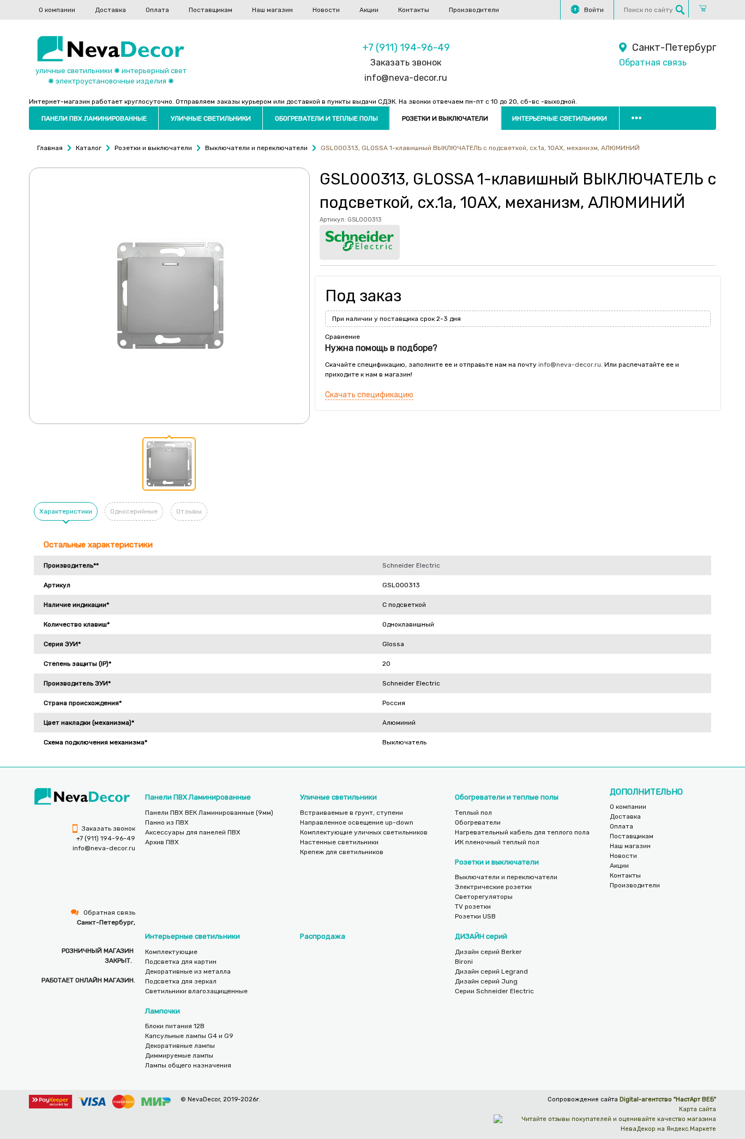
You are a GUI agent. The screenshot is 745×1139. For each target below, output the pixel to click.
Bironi (464, 961)
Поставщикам (210, 10)
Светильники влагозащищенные (196, 991)
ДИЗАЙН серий (481, 936)
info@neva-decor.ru (405, 78)
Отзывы (189, 511)
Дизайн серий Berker (488, 952)
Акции (368, 10)
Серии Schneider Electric (494, 991)
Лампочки (162, 1011)
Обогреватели (478, 822)
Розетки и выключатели (445, 118)
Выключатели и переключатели (506, 877)
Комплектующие (171, 952)
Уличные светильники (211, 118)
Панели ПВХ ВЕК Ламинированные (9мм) (209, 812)
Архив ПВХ (162, 842)
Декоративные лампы (180, 1045)
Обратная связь (653, 62)
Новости (326, 10)
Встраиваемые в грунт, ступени (351, 812)
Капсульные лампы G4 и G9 (189, 1036)
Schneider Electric (411, 565)
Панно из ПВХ (167, 822)
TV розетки (473, 906)
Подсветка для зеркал (181, 981)
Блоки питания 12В (175, 1026)
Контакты (413, 10)
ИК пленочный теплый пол (497, 842)
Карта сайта (697, 1109)
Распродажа (322, 936)
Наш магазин (272, 10)
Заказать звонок (405, 62)
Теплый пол (473, 812)
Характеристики (65, 511)
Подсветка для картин (181, 961)
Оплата (157, 10)
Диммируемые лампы (179, 1055)
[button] (169, 464)
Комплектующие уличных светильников (364, 832)
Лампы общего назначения (188, 1065)
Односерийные (134, 511)
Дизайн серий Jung (486, 981)
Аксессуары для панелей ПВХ (193, 832)
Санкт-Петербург (674, 47)
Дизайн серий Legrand (491, 971)
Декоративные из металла (188, 971)
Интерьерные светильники (559, 118)
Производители (474, 10)
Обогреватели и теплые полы (326, 118)
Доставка (110, 10)
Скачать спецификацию (369, 394)
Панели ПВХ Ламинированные (94, 118)
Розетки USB (475, 916)
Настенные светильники (339, 842)
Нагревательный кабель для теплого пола (522, 832)
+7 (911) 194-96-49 (406, 47)
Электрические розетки (493, 887)
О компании (57, 10)
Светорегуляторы (484, 897)
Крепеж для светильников (341, 852)
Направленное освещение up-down (356, 822)
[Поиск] (680, 10)
